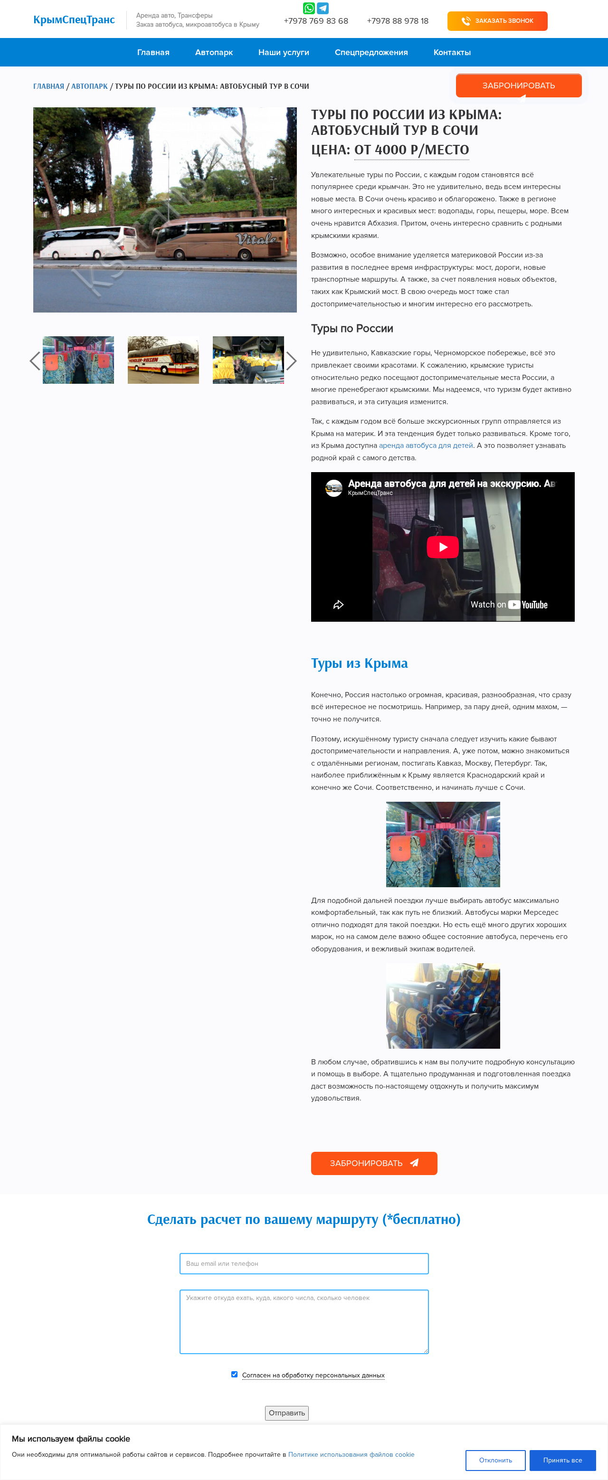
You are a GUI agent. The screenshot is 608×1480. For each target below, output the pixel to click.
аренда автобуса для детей (426, 445)
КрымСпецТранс (74, 20)
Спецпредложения (371, 52)
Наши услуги (283, 52)
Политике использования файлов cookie (351, 1455)
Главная (153, 52)
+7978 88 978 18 (397, 21)
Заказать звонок (504, 21)
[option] (85, 360)
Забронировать (519, 85)
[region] (304, 1452)
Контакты (452, 52)
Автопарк (214, 52)
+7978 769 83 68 (316, 21)
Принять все (562, 1460)
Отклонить (495, 1460)
